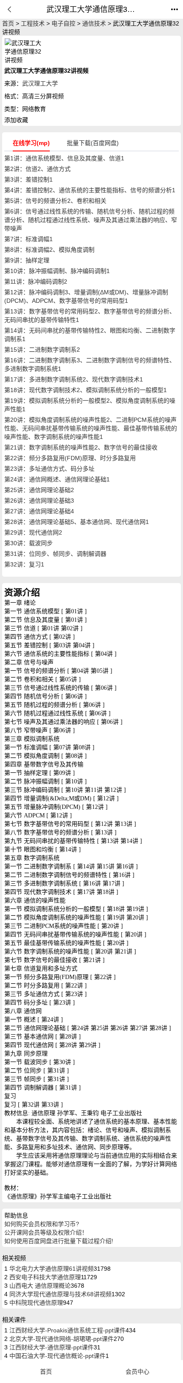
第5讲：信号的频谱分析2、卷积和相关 (55, 200)
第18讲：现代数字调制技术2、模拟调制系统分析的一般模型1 (85, 390)
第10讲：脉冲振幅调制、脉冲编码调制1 (57, 270)
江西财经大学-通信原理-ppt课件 (51, 1347)
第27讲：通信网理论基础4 (39, 511)
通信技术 (94, 23)
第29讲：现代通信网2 (33, 532)
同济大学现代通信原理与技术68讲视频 (60, 1294)
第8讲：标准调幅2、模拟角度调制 (49, 249)
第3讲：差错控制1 (28, 179)
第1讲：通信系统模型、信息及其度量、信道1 (64, 158)
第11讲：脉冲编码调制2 (35, 281)
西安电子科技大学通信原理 (44, 1277)
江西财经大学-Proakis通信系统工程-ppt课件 (67, 1330)
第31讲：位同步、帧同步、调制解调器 (55, 553)
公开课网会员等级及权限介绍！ (46, 1232)
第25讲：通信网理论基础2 (39, 490)
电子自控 (63, 23)
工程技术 (33, 23)
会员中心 (137, 1371)
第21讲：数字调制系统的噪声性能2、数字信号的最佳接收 (80, 447)
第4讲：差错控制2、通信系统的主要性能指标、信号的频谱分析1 (89, 190)
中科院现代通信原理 (35, 1302)
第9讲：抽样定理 (26, 260)
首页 (8, 23)
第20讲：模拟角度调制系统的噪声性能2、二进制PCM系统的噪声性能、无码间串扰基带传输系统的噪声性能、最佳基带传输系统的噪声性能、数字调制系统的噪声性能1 (90, 428)
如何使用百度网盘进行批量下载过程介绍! (58, 1241)
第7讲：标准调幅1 (28, 239)
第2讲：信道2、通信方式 (37, 168)
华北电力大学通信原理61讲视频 (51, 1268)
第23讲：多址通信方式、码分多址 (49, 468)
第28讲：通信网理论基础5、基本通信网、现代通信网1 (76, 521)
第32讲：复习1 (24, 564)
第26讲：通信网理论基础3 (39, 500)
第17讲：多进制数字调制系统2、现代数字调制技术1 (73, 379)
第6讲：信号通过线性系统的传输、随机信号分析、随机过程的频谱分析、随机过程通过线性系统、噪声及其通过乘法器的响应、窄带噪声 (90, 220)
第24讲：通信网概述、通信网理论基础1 (57, 479)
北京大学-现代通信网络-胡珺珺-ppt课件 (61, 1338)
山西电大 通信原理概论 (39, 1285)
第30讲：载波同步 (28, 543)
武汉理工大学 (40, 83)
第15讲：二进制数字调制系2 (42, 349)
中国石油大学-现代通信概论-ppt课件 (57, 1355)
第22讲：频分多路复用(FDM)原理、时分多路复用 (70, 458)
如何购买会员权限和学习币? (41, 1224)
